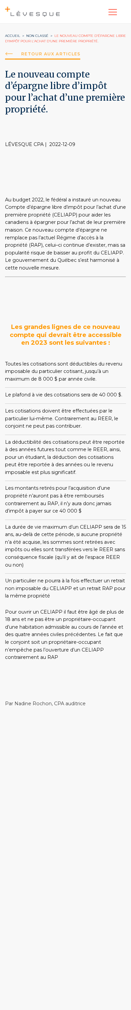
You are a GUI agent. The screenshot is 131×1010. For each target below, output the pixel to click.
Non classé (37, 36)
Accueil (12, 36)
